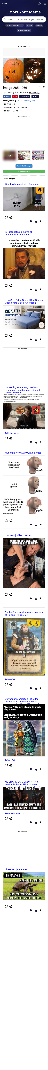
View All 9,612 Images (24, 166)
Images (29, 26)
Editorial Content (24, 30)
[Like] (36, 221)
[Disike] (31, 221)
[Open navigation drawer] (45, 4)
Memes (39, 26)
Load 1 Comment (24, 171)
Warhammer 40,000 (15, 813)
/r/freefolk (11, 679)
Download (25, 96)
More (36, 96)
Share (8, 96)
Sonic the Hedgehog (26, 100)
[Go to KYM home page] (4, 3)
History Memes (13, 433)
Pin (16, 96)
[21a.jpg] (24, 71)
